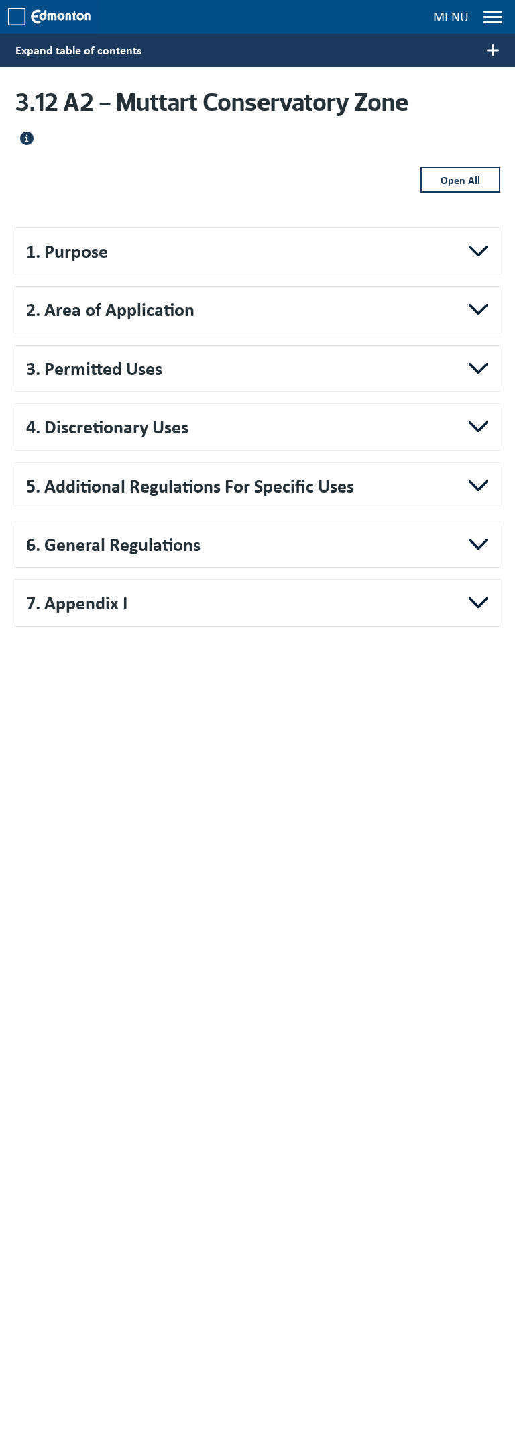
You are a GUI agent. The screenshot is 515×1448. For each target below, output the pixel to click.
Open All (460, 179)
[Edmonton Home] (49, 17)
